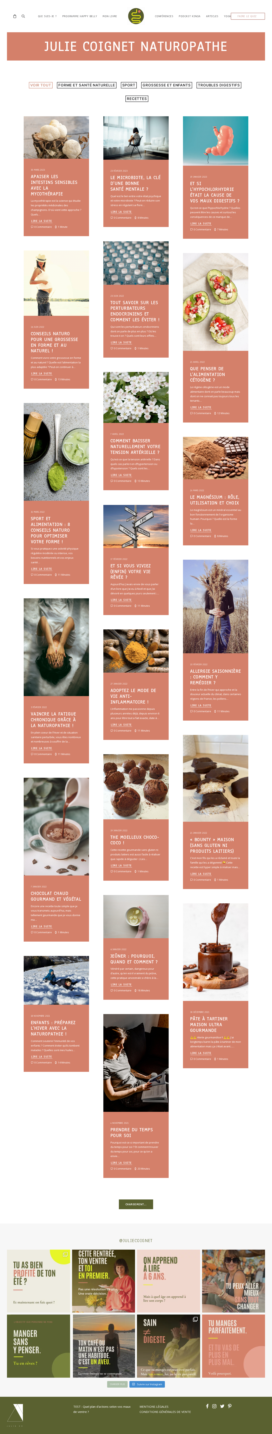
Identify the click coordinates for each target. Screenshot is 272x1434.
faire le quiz (247, 16)
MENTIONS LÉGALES (154, 1407)
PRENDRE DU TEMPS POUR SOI (132, 1133)
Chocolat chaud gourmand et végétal (56, 896)
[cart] (16, 16)
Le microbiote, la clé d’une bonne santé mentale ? (136, 183)
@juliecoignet (136, 1240)
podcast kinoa (190, 16)
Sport (129, 85)
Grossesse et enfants (167, 85)
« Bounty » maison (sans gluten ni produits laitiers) (212, 845)
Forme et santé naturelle (86, 85)
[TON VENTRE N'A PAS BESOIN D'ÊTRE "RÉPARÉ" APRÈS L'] (38, 1281)
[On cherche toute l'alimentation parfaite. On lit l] (38, 1346)
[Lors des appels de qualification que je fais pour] (233, 1281)
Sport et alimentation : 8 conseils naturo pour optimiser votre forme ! (50, 530)
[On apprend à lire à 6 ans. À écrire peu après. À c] (168, 1281)
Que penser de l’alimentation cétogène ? (207, 374)
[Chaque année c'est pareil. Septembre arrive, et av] (103, 1281)
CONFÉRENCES (164, 16)
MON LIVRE (110, 16)
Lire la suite (41, 221)
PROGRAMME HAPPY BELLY (79, 16)
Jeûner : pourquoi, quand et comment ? (134, 959)
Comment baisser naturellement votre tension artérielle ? (135, 446)
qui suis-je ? (47, 16)
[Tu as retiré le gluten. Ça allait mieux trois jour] (233, 1346)
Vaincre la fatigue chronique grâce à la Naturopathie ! (53, 720)
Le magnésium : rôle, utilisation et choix (215, 500)
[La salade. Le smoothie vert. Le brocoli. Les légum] (168, 1346)
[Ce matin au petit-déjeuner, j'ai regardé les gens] (103, 1346)
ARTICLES (212, 16)
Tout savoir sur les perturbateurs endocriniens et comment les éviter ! (135, 311)
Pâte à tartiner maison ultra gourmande (209, 1024)
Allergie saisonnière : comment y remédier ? (215, 677)
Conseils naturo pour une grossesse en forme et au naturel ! (54, 342)
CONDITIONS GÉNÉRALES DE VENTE (165, 1412)
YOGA (227, 16)
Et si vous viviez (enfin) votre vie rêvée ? (131, 571)
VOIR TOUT (40, 85)
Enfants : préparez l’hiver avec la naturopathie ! (53, 1028)
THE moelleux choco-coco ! (135, 840)
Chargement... (136, 1204)
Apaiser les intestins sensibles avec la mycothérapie (54, 185)
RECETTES (137, 99)
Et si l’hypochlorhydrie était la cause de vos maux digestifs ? (215, 192)
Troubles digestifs (219, 85)
